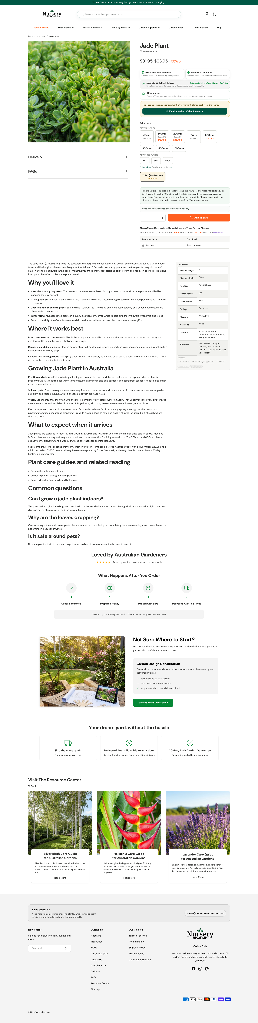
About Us (96, 935)
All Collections (98, 965)
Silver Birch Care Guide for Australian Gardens (60, 856)
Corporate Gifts (99, 953)
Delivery (95, 971)
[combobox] (129, 14)
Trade (94, 947)
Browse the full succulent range (48, 471)
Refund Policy (136, 941)
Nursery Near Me (42, 1012)
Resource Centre (100, 983)
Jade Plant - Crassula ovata (47, 36)
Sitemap (95, 989)
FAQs (93, 977)
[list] (79, 91)
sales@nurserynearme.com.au (205, 913)
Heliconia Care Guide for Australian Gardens (128, 856)
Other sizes (154, 167)
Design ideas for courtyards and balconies (54, 480)
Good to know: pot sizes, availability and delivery (165, 208)
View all (33, 786)
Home (30, 36)
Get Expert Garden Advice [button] (153, 702)
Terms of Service (138, 935)
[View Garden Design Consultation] (82, 671)
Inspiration (96, 941)
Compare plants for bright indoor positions (54, 475)
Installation (201, 27)
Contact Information (140, 959)
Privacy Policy (136, 953)
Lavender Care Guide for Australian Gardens (197, 857)
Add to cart (201, 217)
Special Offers (41, 27)
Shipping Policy (137, 947)
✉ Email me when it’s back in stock (184, 111)
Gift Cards (96, 959)
